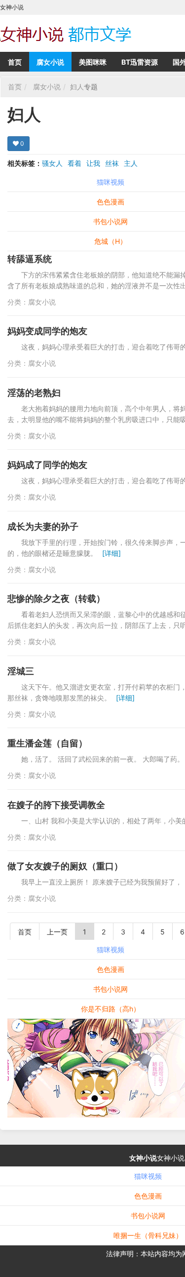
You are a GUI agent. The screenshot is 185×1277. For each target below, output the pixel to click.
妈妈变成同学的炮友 (47, 331)
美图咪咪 (93, 62)
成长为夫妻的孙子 (42, 526)
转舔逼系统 (29, 259)
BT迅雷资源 (139, 62)
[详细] (111, 553)
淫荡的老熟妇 (34, 392)
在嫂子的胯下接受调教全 (56, 805)
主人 (131, 163)
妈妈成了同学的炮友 (47, 465)
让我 (93, 163)
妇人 (77, 86)
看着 (74, 163)
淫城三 (20, 671)
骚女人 (52, 163)
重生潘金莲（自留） (47, 743)
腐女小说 (50, 62)
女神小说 (143, 1158)
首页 (15, 62)
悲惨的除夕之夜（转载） (56, 598)
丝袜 (112, 163)
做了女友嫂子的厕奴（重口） (65, 866)
